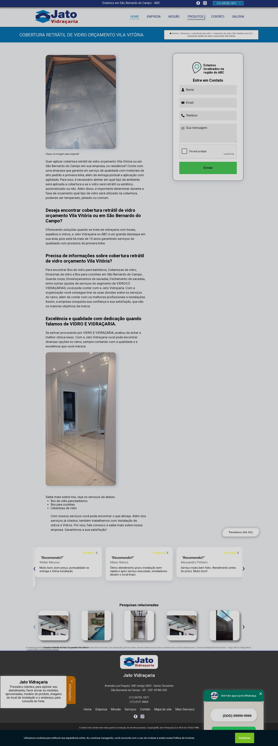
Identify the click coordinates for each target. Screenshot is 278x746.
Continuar (244, 738)
